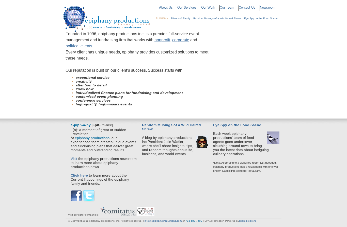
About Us (166, 7)
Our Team (227, 7)
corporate (180, 40)
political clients (79, 46)
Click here (79, 175)
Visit (74, 159)
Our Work (208, 7)
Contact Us (247, 7)
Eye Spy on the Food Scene (261, 18)
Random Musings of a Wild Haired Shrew (217, 18)
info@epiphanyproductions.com (163, 220)
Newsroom (267, 7)
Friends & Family (180, 18)
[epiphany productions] (107, 31)
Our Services (187, 7)
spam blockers (247, 220)
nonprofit (162, 40)
